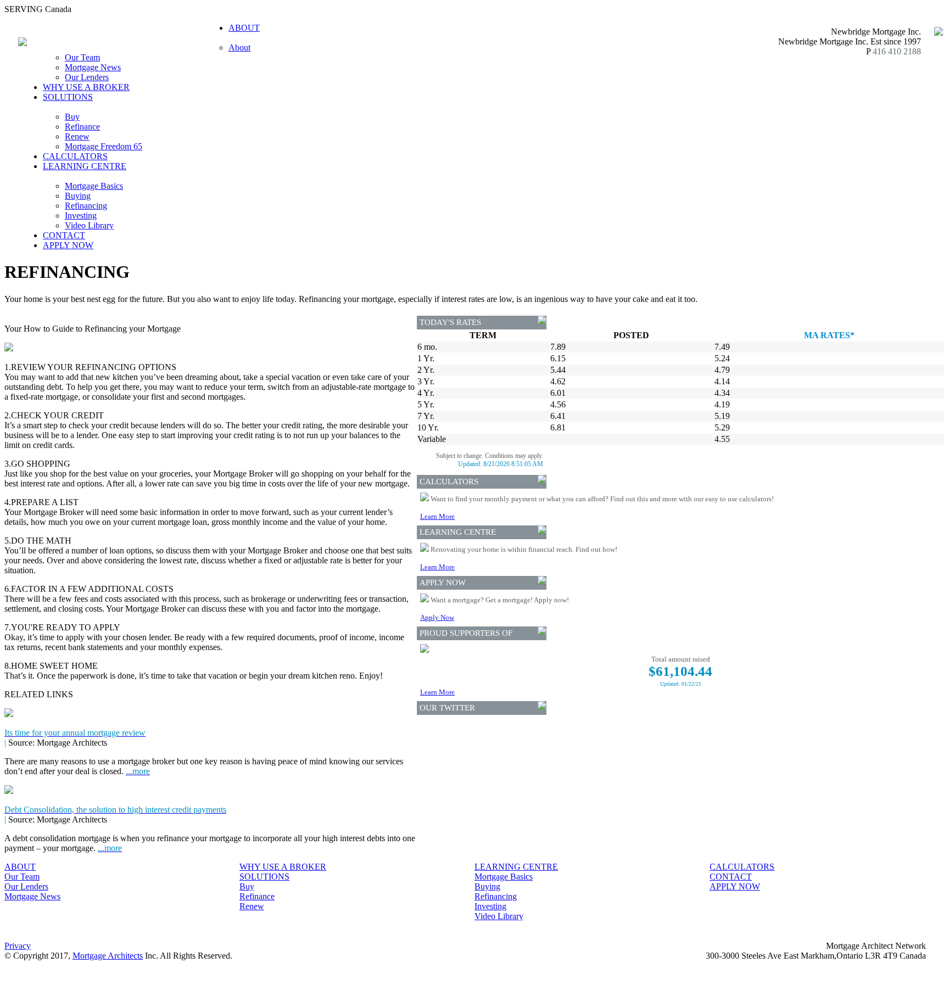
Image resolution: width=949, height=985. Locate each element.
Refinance (82, 126)
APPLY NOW (68, 245)
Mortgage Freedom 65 (103, 146)
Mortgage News (93, 67)
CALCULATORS (75, 156)
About (239, 47)
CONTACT (64, 235)
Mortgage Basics (94, 186)
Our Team (82, 57)
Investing (81, 215)
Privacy (17, 945)
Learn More (437, 516)
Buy (72, 116)
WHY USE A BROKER (86, 87)
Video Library (89, 225)
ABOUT (20, 866)
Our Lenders (87, 77)
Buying (78, 195)
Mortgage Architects (107, 955)
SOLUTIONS (264, 876)
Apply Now (437, 617)
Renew (77, 136)
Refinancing (86, 205)
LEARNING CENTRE (516, 866)
